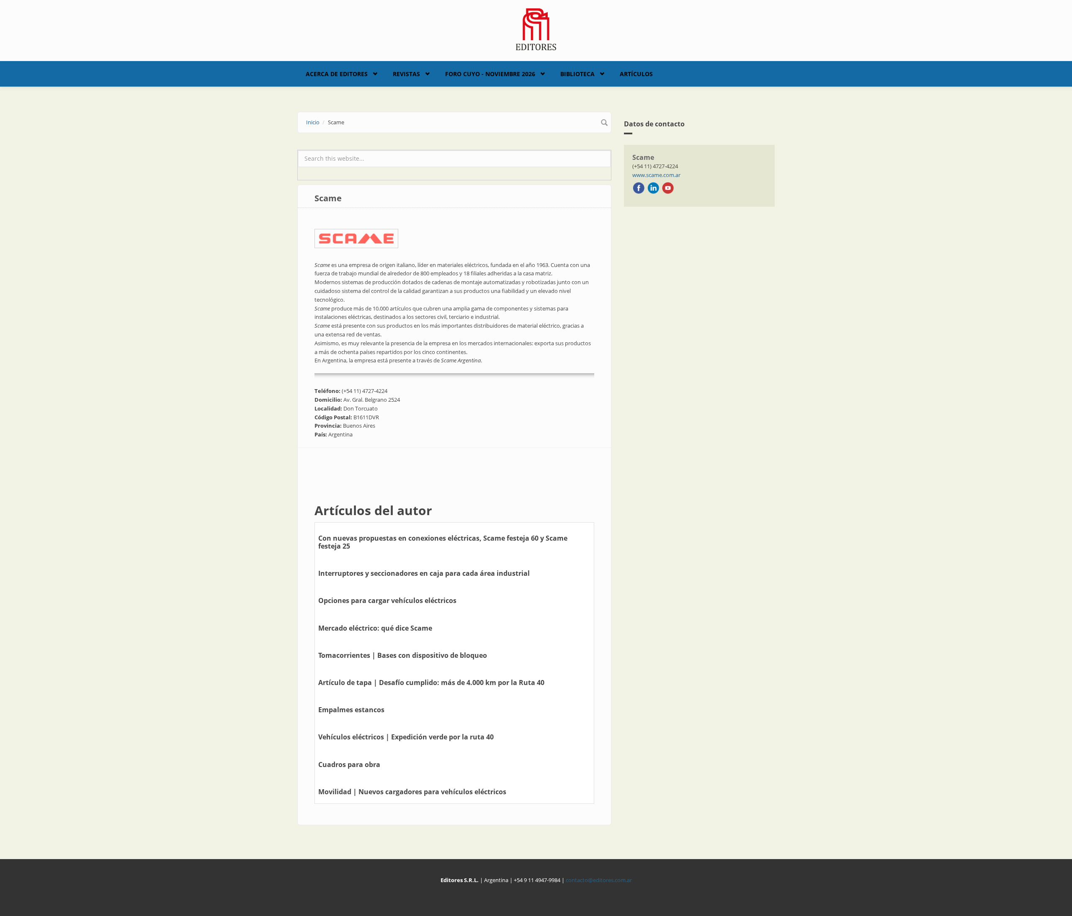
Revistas (406, 74)
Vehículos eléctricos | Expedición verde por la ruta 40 (406, 737)
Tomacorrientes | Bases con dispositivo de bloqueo (402, 655)
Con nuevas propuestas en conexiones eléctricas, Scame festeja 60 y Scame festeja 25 (442, 542)
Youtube (668, 188)
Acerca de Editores (337, 74)
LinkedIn (653, 188)
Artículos (636, 74)
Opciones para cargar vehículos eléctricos (387, 600)
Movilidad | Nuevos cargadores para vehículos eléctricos (412, 791)
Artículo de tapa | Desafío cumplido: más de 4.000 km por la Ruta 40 (431, 682)
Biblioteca (577, 74)
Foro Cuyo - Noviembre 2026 (490, 74)
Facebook (638, 188)
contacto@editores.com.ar (599, 880)
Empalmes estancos (351, 709)
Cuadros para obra (349, 764)
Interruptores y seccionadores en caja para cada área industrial (424, 573)
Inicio (313, 122)
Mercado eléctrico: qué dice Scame (375, 628)
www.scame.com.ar (656, 175)
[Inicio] (536, 28)
